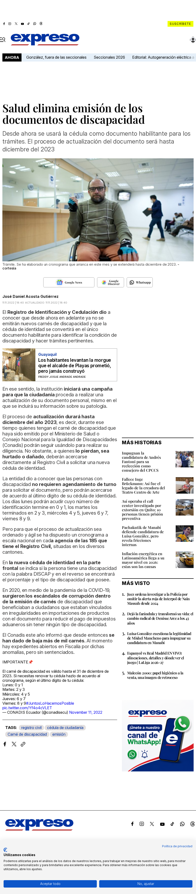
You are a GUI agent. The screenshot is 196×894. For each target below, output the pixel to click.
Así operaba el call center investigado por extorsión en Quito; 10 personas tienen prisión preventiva (142, 510)
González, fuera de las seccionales (56, 57)
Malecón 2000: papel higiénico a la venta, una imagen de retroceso (155, 675)
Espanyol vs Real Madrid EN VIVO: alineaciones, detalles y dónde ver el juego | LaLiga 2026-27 (155, 658)
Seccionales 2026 (109, 57)
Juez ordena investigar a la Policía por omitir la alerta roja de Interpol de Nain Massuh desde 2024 (158, 599)
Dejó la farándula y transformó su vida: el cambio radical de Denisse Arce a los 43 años (160, 618)
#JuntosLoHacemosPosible (50, 703)
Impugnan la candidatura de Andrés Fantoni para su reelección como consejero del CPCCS (141, 461)
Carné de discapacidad (27, 734)
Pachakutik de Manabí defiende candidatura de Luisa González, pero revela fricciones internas (143, 536)
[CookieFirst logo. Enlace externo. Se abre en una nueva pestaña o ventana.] (5, 850)
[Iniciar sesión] (193, 40)
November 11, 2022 (85, 712)
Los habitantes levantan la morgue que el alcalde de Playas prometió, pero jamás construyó (74, 365)
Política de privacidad (177, 846)
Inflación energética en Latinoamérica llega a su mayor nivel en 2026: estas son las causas (143, 560)
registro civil (31, 727)
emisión (58, 734)
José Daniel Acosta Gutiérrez (30, 296)
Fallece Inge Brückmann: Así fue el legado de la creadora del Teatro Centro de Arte (143, 486)
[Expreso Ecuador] (39, 829)
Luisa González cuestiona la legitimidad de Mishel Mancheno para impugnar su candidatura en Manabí (159, 638)
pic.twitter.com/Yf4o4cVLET (27, 707)
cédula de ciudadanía (65, 727)
